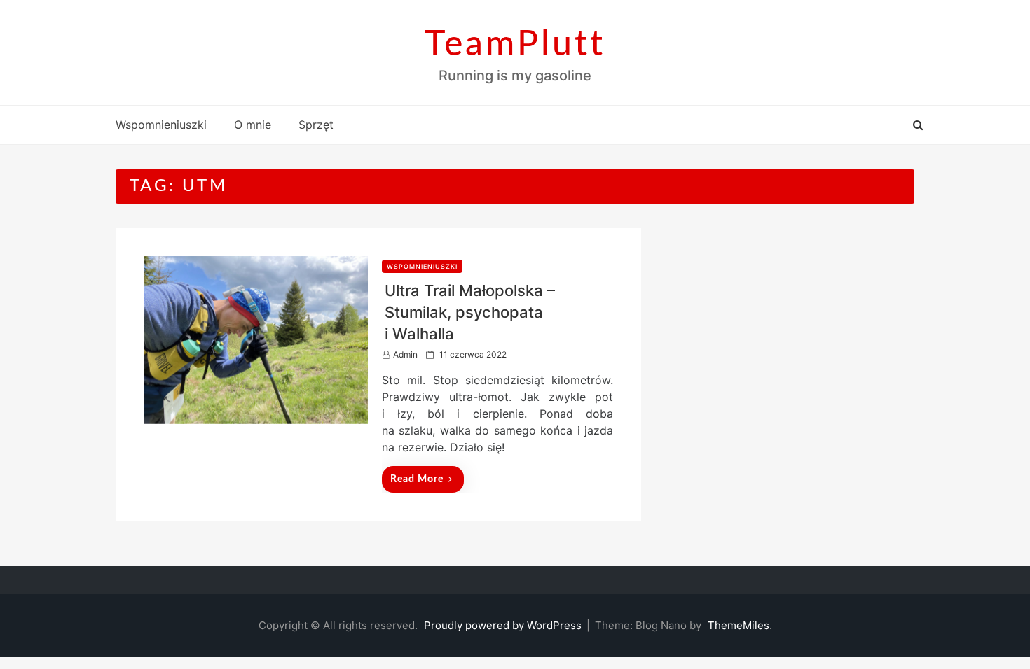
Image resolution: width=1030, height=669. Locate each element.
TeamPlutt (515, 44)
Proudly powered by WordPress (504, 625)
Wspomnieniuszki (161, 125)
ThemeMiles (738, 625)
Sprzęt (316, 125)
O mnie (252, 125)
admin (405, 354)
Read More (417, 479)
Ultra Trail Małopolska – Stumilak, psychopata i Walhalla (470, 312)
